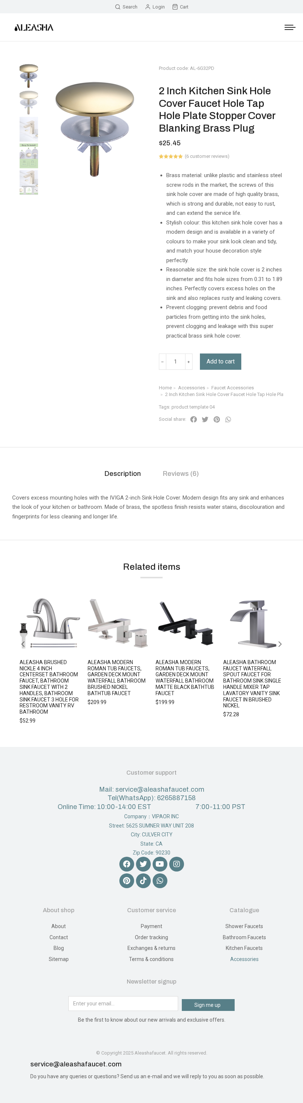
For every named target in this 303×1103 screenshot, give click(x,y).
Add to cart (221, 361)
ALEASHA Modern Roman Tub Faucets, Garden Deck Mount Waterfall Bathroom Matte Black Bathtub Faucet (185, 677)
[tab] (122, 473)
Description (123, 473)
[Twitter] (143, 864)
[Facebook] (126, 864)
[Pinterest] (126, 880)
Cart (184, 7)
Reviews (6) (181, 473)
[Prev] (267, 60)
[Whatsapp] (160, 880)
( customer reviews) (207, 156)
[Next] (285, 60)
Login (159, 7)
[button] (194, 419)
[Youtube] (160, 864)
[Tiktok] (143, 880)
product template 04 (193, 407)
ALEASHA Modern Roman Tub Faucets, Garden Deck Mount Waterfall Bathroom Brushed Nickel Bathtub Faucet (117, 677)
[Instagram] (176, 864)
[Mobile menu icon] (290, 27)
